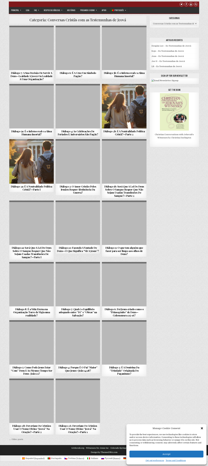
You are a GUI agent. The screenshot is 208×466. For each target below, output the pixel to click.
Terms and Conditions (176, 460)
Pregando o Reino (87, 10)
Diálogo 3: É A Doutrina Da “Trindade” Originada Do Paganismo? (124, 370)
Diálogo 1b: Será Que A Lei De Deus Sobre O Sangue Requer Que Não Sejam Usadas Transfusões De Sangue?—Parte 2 (124, 191)
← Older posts (16, 439)
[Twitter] (181, 4)
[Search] (196, 4)
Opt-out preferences (155, 460)
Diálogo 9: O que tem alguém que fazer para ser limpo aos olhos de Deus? (124, 251)
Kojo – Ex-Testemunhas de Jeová (168, 51)
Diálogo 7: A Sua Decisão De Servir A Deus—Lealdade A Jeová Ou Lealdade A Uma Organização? (32, 76)
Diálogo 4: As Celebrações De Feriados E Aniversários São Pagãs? (78, 133)
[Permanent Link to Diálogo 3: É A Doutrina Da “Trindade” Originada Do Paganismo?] (124, 342)
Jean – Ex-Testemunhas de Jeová (168, 56)
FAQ (35, 10)
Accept (166, 454)
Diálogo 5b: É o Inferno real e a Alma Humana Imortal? (124, 74)
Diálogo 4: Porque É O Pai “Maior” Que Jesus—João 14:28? (77, 369)
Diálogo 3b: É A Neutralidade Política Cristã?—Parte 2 (124, 133)
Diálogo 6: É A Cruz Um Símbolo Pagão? (78, 74)
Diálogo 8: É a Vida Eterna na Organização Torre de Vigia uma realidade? (31, 312)
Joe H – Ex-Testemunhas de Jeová (168, 61)
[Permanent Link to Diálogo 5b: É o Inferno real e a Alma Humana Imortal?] (124, 48)
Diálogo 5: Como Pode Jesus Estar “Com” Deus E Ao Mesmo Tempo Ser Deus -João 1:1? (31, 370)
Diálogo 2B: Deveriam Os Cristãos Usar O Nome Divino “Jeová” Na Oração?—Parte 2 (31, 429)
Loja (27, 10)
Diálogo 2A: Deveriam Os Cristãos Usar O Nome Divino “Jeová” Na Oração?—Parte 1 (78, 429)
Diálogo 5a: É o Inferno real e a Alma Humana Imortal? (31, 133)
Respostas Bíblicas (52, 10)
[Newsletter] (165, 80)
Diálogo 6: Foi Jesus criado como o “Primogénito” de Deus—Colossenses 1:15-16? (124, 312)
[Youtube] (191, 4)
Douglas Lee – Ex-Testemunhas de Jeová (171, 46)
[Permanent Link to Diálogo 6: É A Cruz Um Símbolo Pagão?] (78, 48)
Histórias (71, 10)
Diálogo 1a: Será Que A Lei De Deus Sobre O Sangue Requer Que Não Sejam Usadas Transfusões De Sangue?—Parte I (31, 252)
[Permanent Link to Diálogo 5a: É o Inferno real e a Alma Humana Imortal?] (31, 106)
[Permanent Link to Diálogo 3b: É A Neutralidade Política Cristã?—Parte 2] (124, 106)
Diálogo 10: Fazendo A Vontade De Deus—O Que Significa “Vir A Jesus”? (78, 249)
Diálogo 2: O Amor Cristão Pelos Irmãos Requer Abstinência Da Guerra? (78, 189)
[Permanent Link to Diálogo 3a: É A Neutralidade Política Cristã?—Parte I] (31, 161)
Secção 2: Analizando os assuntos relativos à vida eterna (78, 217)
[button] (201, 428)
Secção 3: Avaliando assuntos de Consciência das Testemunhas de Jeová (31, 42)
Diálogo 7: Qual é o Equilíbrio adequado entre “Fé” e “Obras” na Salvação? (78, 312)
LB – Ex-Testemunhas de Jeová (167, 66)
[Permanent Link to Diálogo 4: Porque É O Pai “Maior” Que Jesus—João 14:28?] (78, 342)
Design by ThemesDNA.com (104, 452)
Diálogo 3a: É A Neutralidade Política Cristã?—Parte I (31, 188)
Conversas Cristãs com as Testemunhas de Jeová (31, 34)
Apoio (104, 10)
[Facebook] (186, 4)
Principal (15, 10)
